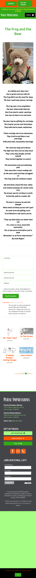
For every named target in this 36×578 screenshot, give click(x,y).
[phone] (23, 451)
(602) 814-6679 (17, 421)
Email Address (9, 465)
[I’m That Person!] (26, 331)
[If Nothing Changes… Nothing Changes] (10, 350)
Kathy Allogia (6, 302)
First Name (8, 470)
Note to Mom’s (26, 355)
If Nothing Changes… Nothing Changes (9, 357)
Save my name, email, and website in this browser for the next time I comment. (18, 290)
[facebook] (12, 451)
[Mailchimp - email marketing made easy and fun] (28, 483)
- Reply (21, 302)
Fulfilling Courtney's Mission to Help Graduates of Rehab (17, 10)
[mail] (18, 451)
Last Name (8, 476)
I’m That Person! (26, 336)
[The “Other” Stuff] (10, 332)
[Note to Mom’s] (26, 350)
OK (18, 574)
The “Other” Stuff (10, 338)
